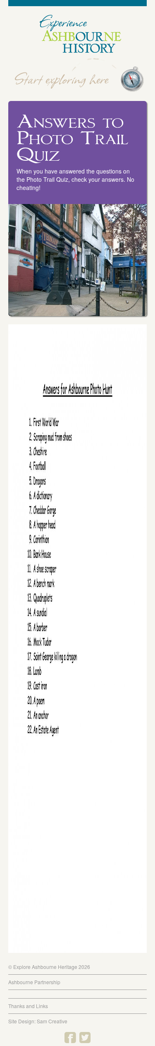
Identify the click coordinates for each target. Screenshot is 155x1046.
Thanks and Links (28, 1005)
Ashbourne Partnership (34, 981)
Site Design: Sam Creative (37, 1021)
